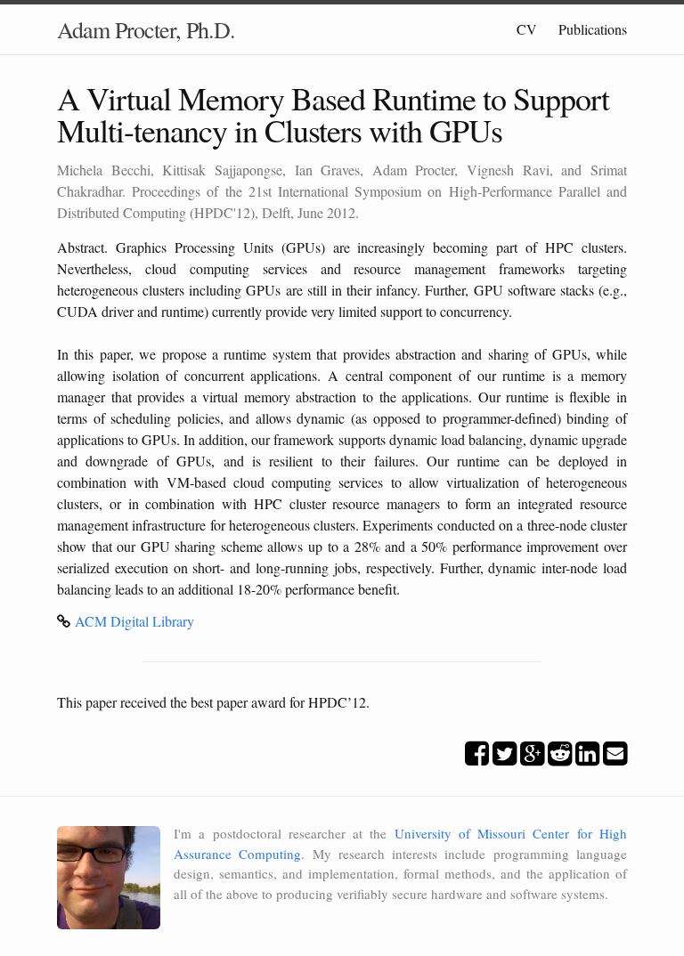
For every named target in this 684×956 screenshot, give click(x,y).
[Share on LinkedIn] (587, 758)
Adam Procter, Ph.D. (146, 29)
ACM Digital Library (134, 621)
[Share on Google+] (532, 758)
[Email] (615, 758)
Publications (592, 29)
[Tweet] (505, 758)
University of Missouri (460, 833)
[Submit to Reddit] (560, 758)
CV (527, 29)
